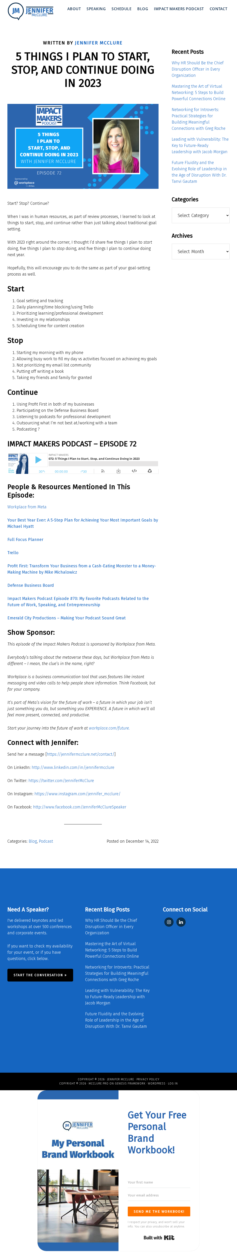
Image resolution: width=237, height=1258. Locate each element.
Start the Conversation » (40, 975)
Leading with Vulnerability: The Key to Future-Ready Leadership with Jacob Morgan (200, 145)
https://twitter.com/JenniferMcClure (60, 780)
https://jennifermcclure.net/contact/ (80, 754)
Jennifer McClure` (30, 11)
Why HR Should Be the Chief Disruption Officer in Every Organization (198, 69)
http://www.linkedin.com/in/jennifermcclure (72, 767)
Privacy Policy (148, 1079)
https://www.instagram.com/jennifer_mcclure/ (77, 793)
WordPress (156, 1083)
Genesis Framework (130, 1083)
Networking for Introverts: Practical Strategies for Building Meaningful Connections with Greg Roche (117, 973)
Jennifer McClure (120, 1079)
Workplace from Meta (27, 506)
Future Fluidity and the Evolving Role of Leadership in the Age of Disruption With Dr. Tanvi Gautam (116, 1020)
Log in (173, 1083)
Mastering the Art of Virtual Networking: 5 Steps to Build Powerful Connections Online (198, 92)
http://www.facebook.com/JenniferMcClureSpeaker (79, 807)
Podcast (46, 841)
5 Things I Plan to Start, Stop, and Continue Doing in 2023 (82, 70)
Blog (33, 841)
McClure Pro (99, 1083)
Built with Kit (159, 1237)
